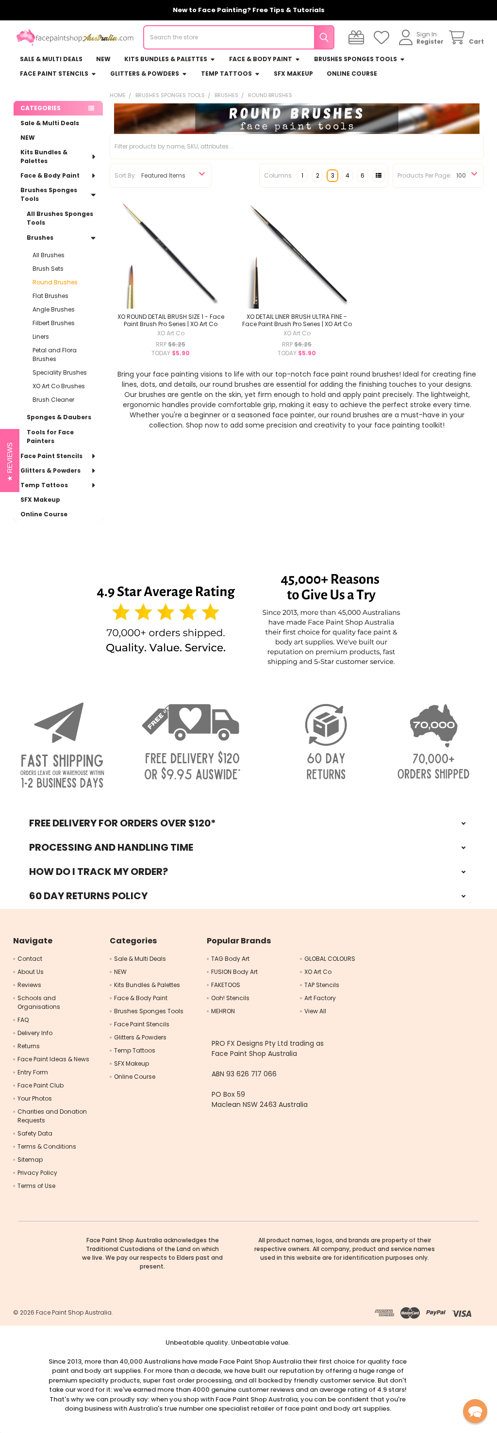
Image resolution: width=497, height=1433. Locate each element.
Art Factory (320, 998)
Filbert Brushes (54, 323)
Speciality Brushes (60, 372)
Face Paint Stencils (54, 73)
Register (430, 41)
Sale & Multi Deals (51, 59)
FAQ (23, 1020)
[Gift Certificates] (358, 37)
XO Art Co (317, 972)
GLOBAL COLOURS (329, 959)
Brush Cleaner (53, 399)
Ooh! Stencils (230, 998)
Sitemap (30, 1159)
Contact (29, 959)
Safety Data (34, 1133)
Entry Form (32, 1072)
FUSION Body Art (234, 972)
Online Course (352, 73)
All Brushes (49, 255)
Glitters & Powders (144, 73)
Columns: (278, 175)
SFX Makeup (293, 73)
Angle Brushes (54, 309)
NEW (103, 59)
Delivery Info (34, 1033)
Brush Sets (48, 268)
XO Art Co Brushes (59, 386)
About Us (30, 972)
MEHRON (223, 1011)
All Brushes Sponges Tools (60, 218)
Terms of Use (36, 1186)
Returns (28, 1046)
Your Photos (34, 1098)
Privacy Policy (37, 1173)
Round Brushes (55, 282)
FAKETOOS (225, 985)
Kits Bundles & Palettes (165, 59)
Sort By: (125, 175)
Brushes (40, 237)
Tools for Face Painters (50, 436)
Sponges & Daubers (59, 417)
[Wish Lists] (383, 37)
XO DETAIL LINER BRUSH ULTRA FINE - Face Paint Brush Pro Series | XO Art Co (297, 320)
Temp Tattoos (226, 73)
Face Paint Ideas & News (53, 1059)
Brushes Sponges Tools (355, 59)
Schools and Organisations (38, 1002)
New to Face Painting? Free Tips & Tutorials (249, 10)
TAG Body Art (230, 959)
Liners (41, 336)
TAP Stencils (321, 985)
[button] (165, 620)
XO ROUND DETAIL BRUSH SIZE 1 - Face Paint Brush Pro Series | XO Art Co (170, 320)
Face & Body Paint (260, 59)
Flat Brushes (50, 296)
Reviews (29, 985)
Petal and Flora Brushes (55, 354)
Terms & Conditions (46, 1146)
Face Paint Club (40, 1085)
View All (315, 1011)
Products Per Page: (424, 175)
